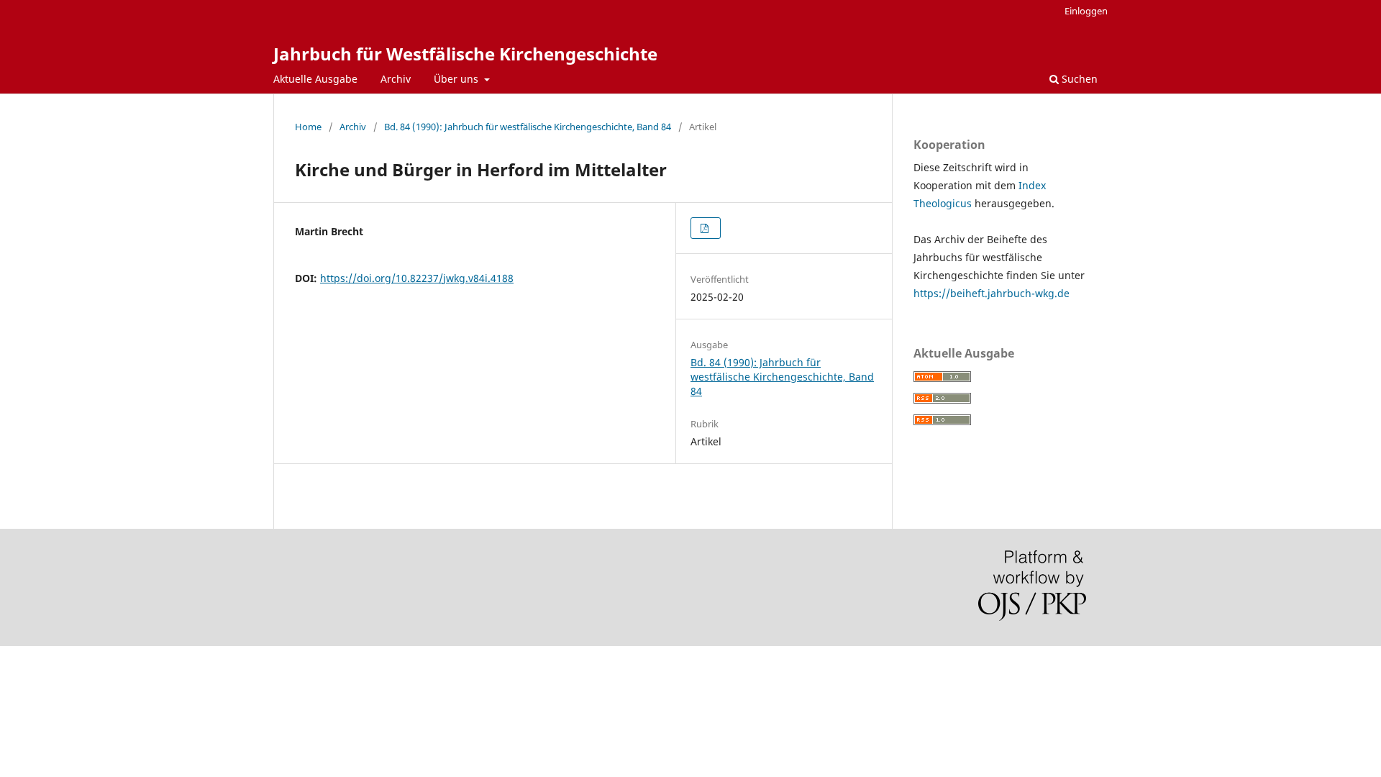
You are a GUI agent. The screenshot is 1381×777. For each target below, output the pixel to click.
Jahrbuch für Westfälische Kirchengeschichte (465, 53)
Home (308, 126)
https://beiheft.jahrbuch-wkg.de (991, 293)
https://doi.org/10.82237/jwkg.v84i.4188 (417, 278)
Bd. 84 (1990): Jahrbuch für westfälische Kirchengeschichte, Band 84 (527, 126)
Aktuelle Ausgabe (315, 79)
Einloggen (1086, 10)
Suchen (1078, 79)
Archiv (395, 79)
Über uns (457, 79)
